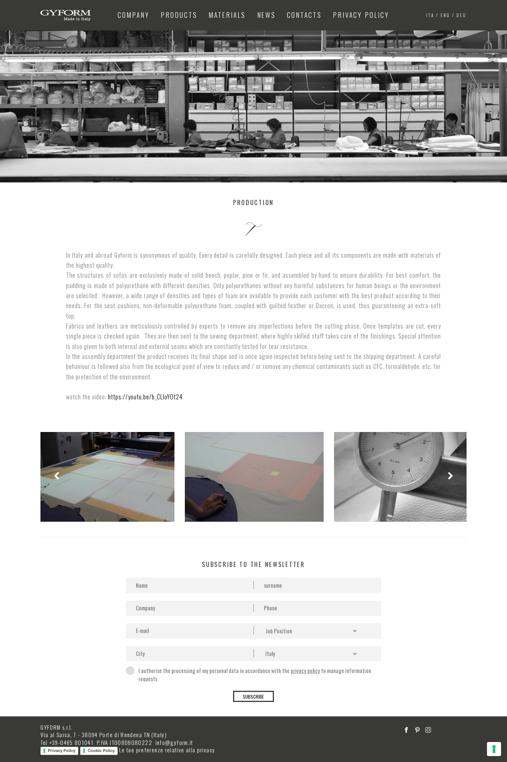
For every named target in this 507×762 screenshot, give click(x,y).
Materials (227, 15)
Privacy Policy (361, 15)
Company (134, 15)
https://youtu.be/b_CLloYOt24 (145, 396)
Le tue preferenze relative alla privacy (167, 750)
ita (430, 15)
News (266, 15)
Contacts (304, 15)
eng (445, 15)
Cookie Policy (101, 750)
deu (462, 15)
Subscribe (253, 696)
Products (179, 15)
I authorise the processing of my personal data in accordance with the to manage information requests (254, 674)
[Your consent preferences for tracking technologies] (494, 749)
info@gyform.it (174, 742)
